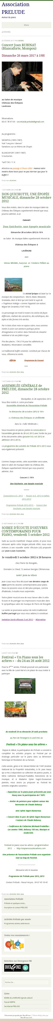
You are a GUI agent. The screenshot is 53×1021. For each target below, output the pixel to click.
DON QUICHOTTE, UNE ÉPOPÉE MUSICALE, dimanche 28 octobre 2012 (26, 197)
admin (21, 41)
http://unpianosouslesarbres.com (31, 848)
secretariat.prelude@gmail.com (30, 121)
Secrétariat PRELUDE (12, 1006)
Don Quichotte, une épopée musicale (26, 483)
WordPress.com (26, 1017)
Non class (20, 372)
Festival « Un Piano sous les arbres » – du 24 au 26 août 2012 (26, 659)
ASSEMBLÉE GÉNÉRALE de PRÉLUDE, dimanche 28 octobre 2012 (25, 389)
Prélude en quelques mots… (15, 903)
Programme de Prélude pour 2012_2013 (26, 876)
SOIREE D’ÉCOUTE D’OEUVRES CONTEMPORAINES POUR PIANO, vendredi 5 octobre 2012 (26, 531)
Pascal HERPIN (9, 1002)
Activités (13, 180)
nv (20, 190)
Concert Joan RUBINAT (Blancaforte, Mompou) (19, 46)
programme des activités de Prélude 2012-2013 (25, 446)
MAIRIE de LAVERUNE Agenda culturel (18, 998)
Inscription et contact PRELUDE (16, 907)
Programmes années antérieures (16, 923)
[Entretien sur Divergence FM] (16, 971)
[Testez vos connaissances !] (14, 951)
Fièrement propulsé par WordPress (17, 1015)
